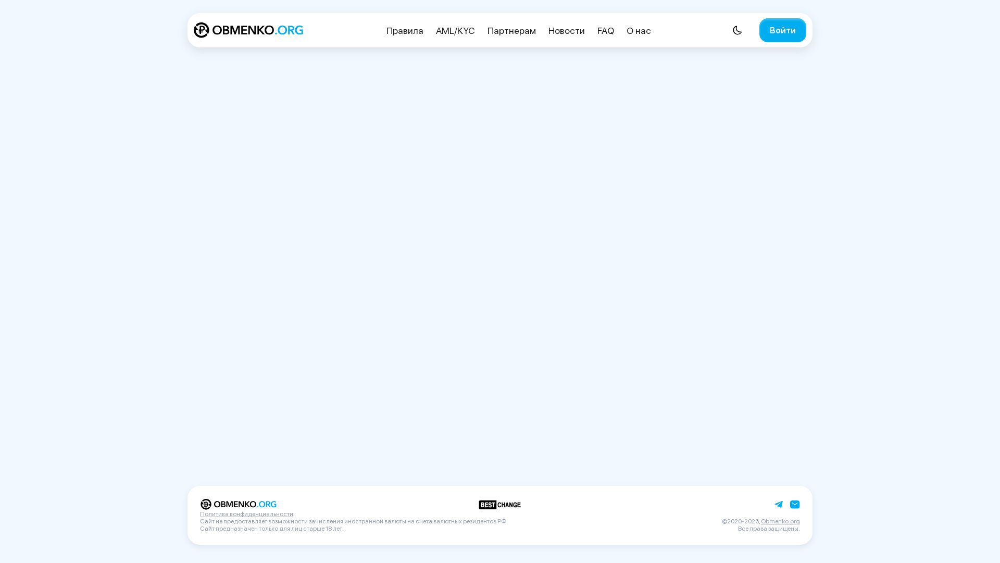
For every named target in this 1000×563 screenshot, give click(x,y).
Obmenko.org (780, 521)
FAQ (605, 30)
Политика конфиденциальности (246, 514)
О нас (639, 30)
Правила (404, 30)
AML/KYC (455, 30)
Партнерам (512, 30)
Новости (566, 30)
